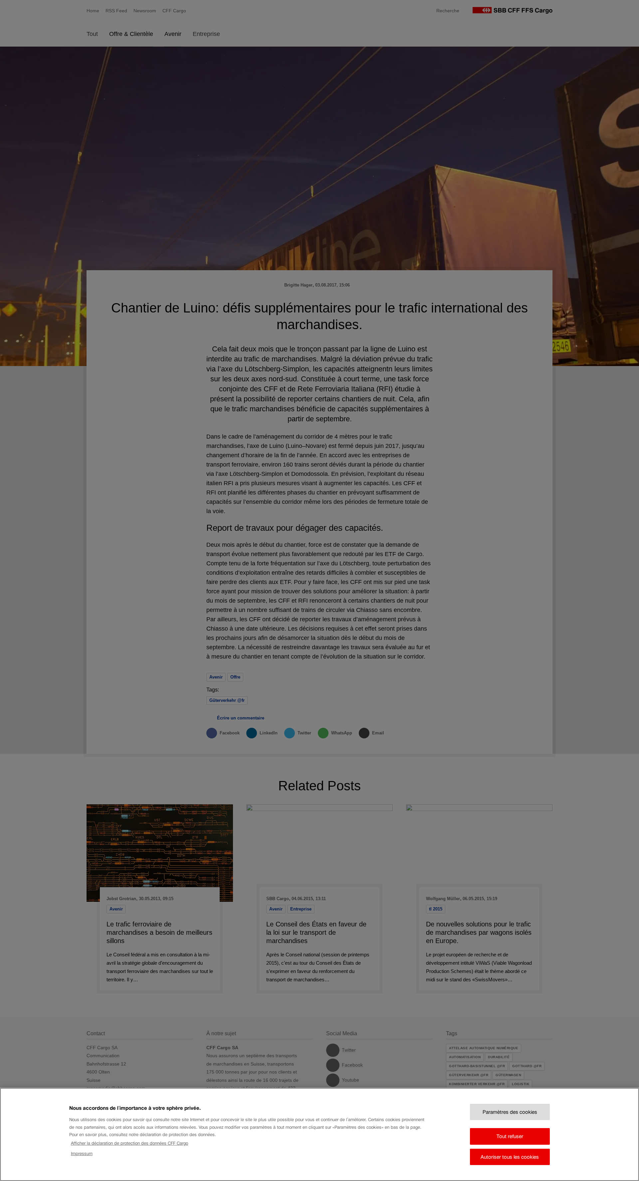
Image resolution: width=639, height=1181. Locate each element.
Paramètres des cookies (510, 1112)
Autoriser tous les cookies (510, 1157)
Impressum (82, 1153)
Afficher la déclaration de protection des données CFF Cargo (129, 1143)
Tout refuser (510, 1136)
